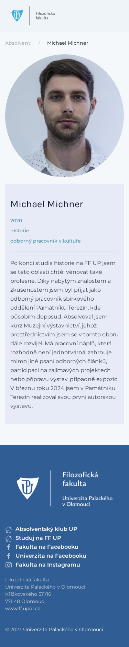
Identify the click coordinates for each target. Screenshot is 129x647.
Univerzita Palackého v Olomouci (63, 629)
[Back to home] (33, 16)
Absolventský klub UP (46, 529)
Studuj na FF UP (38, 538)
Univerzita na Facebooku (50, 556)
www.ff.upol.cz (22, 608)
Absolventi (18, 43)
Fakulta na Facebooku (46, 547)
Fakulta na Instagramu (47, 564)
